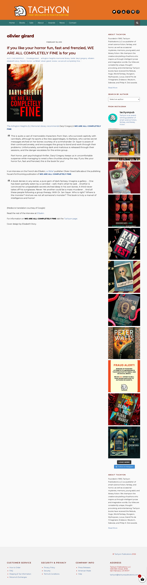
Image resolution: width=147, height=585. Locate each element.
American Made (84, 571)
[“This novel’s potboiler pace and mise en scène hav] (124, 409)
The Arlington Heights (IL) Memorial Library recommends (33, 126)
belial (73, 58)
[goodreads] (128, 12)
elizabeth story (13, 61)
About (41, 23)
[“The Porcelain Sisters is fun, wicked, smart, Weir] (124, 177)
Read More (112, 88)
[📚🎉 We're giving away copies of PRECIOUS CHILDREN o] (124, 211)
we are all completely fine (69, 61)
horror (29, 61)
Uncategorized (32, 58)
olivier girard (46, 61)
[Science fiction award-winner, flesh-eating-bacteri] (124, 343)
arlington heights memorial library (55, 58)
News (62, 23)
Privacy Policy (49, 568)
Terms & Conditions (51, 574)
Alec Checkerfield (15, 58)
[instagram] (138, 12)
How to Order (14, 568)
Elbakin (40, 213)
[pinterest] (133, 12)
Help (80, 574)
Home (12, 23)
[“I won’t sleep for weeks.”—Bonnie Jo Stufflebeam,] (124, 310)
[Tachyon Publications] (41, 18)
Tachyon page (70, 219)
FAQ (11, 571)
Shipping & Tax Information (20, 574)
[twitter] (114, 12)
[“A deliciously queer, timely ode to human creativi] (124, 144)
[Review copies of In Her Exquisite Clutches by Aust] (124, 442)
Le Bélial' (36, 61)
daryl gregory (81, 58)
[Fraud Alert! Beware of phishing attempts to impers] (124, 376)
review (54, 61)
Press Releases (84, 568)
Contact (72, 23)
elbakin (91, 58)
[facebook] (119, 12)
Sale (31, 23)
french (23, 61)
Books (22, 23)
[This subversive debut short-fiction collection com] (124, 244)
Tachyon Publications (122, 554)
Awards (51, 23)
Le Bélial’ (50, 171)
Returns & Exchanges (18, 577)
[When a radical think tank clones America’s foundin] (124, 277)
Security (47, 571)
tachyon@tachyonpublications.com (124, 575)
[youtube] (123, 12)
